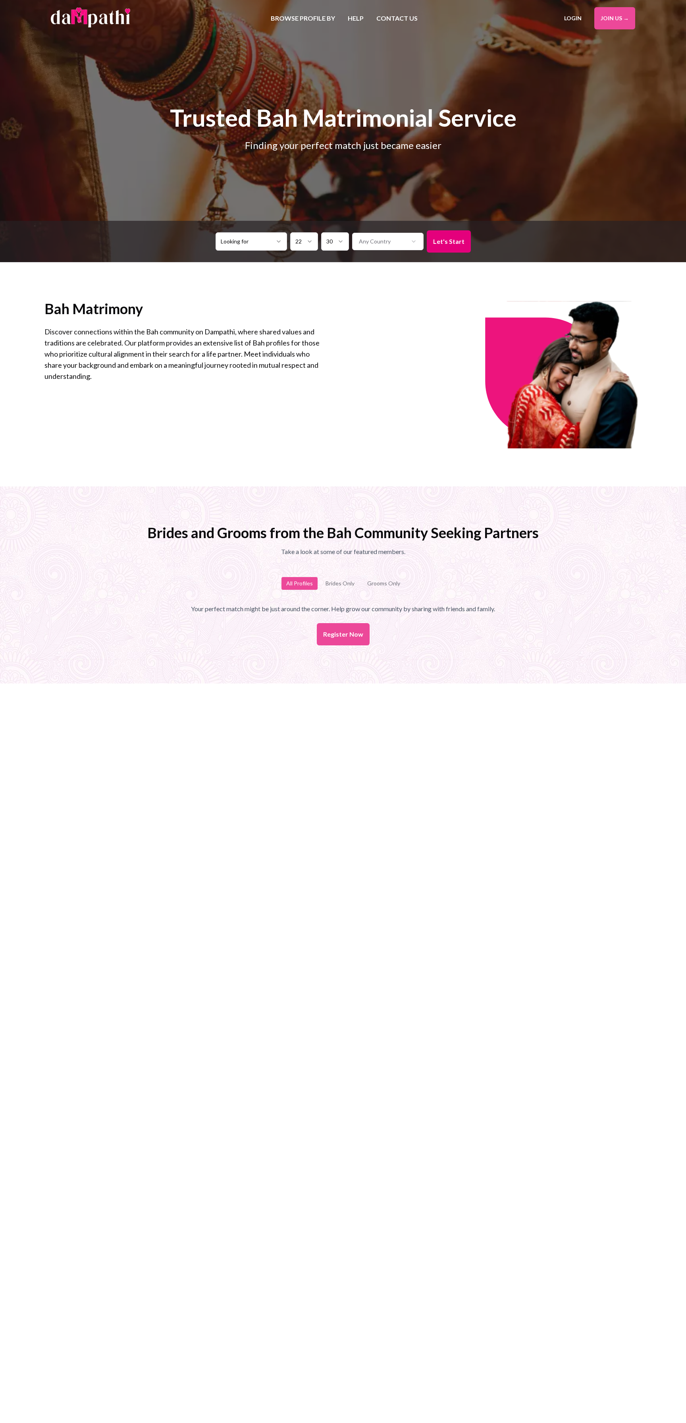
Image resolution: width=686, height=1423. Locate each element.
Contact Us (397, 18)
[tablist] (343, 583)
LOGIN (573, 18)
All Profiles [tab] (299, 583)
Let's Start (448, 241)
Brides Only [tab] (340, 583)
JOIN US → (615, 18)
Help (356, 18)
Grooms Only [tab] (383, 583)
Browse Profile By (303, 18)
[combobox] (251, 241)
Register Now (343, 634)
